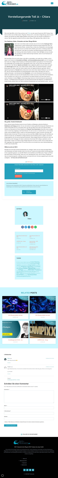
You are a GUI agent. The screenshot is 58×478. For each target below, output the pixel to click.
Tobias (29, 33)
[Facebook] (33, 470)
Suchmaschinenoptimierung (22, 276)
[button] (22, 227)
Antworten (8, 362)
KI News (19, 266)
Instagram (37, 265)
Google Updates (31, 265)
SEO (29, 270)
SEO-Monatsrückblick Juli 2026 (35, 236)
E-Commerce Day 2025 (23, 263)
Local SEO (35, 267)
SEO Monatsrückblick (28, 271)
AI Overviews (21, 262)
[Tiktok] (27, 470)
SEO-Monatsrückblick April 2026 (22, 236)
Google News (19, 265)
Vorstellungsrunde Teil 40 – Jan (15, 340)
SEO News (34, 271)
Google (38, 264)
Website (5, 416)
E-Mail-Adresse (17, 168)
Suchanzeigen (25, 274)
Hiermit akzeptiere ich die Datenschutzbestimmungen (25, 173)
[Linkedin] (30, 470)
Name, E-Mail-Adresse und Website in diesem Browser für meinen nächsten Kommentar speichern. (24, 422)
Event (27, 263)
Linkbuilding (30, 267)
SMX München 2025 (37, 273)
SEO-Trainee (29, 162)
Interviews (25, 20)
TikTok (29, 276)
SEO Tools (20, 273)
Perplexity (24, 270)
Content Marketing (34, 262)
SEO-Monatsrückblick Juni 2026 (22, 247)
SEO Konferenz (21, 271)
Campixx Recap (28, 262)
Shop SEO (33, 273)
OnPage (20, 270)
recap (27, 270)
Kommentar (6, 389)
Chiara (29, 219)
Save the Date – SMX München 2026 (34, 242)
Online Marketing (29, 268)
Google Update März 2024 (24, 265)
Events (29, 263)
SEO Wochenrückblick (27, 273)
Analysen (24, 262)
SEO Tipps (37, 271)
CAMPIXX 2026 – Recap (21, 241)
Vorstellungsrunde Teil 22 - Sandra (13, 380)
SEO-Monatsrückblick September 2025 (34, 247)
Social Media (20, 275)
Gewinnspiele (33, 264)
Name (5, 405)
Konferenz (24, 267)
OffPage (21, 268)
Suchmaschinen (32, 275)
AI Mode (18, 262)
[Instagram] (24, 470)
